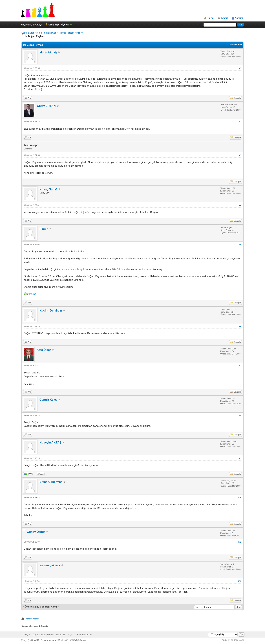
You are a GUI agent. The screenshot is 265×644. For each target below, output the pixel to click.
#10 (239, 498)
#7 (240, 366)
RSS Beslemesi (84, 634)
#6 (240, 326)
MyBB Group (79, 640)
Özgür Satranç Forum (31, 33)
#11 (239, 542)
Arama (224, 18)
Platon (43, 228)
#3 (240, 155)
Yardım (239, 18)
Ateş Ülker (44, 349)
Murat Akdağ (48, 52)
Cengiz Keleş (48, 399)
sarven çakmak (49, 565)
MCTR (36, 640)
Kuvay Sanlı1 (48, 189)
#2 (240, 122)
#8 (240, 415)
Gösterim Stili (235, 44)
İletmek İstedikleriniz (70, 33)
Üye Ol (65, 24)
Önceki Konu (32, 606)
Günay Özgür (36, 531)
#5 (240, 244)
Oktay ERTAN (46, 105)
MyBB (57, 640)
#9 (240, 458)
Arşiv (70, 634)
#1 (240, 68)
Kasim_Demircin (50, 310)
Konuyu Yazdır (32, 619)
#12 (239, 581)
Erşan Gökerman (51, 481)
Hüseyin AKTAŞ (50, 442)
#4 (240, 205)
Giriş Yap (53, 24)
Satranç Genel (51, 33)
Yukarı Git (60, 634)
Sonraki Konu (49, 606)
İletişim (26, 634)
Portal (210, 18)
